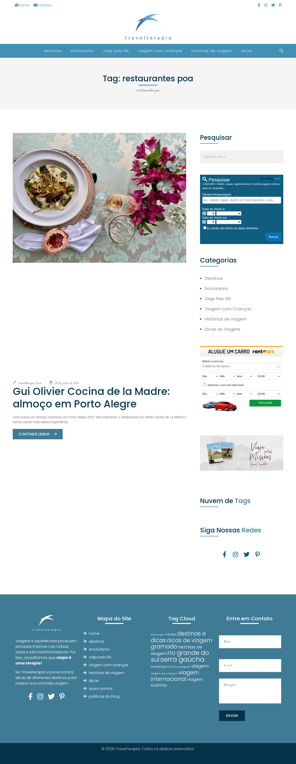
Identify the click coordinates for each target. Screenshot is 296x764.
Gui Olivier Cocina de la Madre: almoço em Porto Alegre (91, 397)
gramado (164, 646)
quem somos (101, 688)
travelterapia (159, 667)
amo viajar (157, 634)
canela (170, 634)
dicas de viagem (189, 640)
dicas (94, 680)
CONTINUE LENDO (34, 434)
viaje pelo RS (100, 657)
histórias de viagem (106, 672)
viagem (200, 666)
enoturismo (99, 649)
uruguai (184, 667)
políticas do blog (104, 696)
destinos (96, 641)
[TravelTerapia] (148, 27)
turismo (173, 667)
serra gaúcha (182, 659)
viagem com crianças (108, 665)
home (23, 5)
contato (44, 5)
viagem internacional (175, 676)
